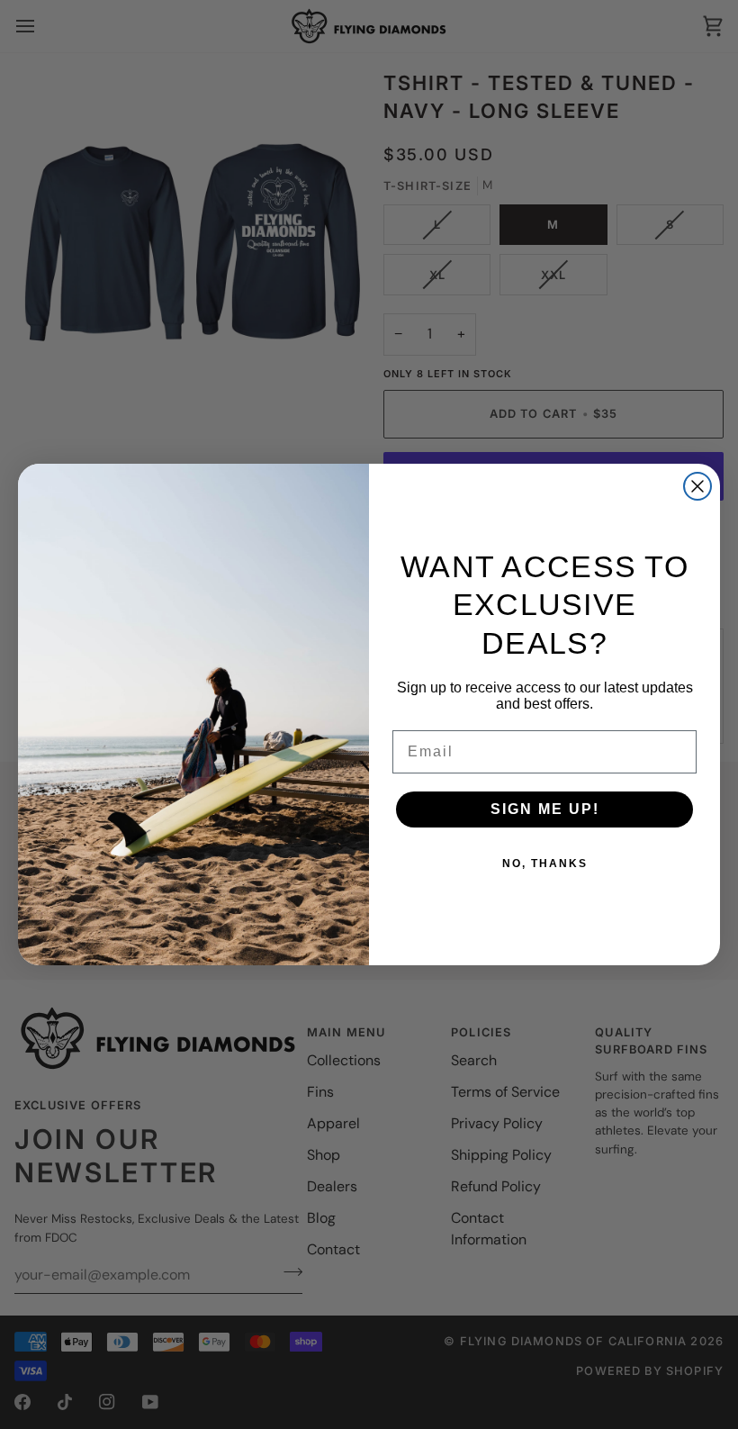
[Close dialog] (697, 486)
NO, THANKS (545, 863)
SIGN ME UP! (544, 809)
